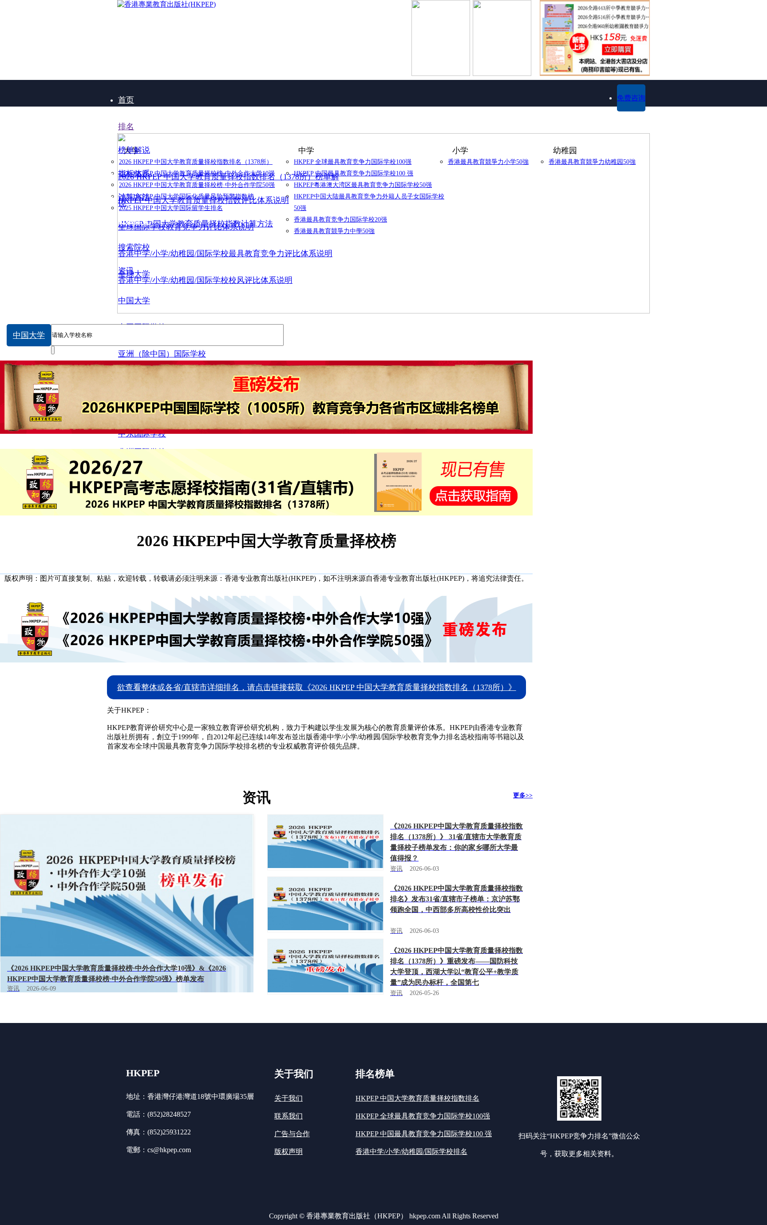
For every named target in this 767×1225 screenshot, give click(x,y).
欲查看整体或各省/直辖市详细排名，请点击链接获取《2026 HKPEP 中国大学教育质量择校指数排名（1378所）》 (316, 687)
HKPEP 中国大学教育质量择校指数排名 (417, 1098)
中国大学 (29, 335)
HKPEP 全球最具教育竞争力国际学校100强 (423, 1116)
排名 (126, 126)
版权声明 (288, 1151)
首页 (126, 99)
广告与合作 (292, 1134)
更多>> (523, 795)
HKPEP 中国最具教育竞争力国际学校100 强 (424, 1134)
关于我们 (288, 1098)
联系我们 (288, 1116)
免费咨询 (631, 98)
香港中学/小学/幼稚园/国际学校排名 (411, 1151)
